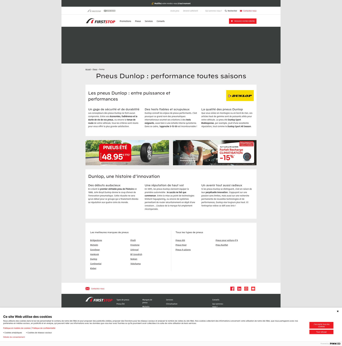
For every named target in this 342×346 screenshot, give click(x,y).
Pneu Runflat (222, 245)
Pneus (138, 21)
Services (149, 21)
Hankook (94, 254)
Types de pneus (122, 300)
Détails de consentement (14, 337)
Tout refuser (321, 332)
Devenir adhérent (190, 11)
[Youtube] (253, 288)
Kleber (93, 268)
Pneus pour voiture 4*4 (227, 240)
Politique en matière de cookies (16, 328)
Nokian (133, 259)
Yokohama (135, 263)
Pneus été (180, 240)
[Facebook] (232, 288)
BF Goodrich (136, 254)
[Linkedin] (239, 288)
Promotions (125, 21)
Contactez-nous (249, 11)
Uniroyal (134, 249)
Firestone (134, 245)
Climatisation (171, 304)
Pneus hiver (181, 245)
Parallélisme (171, 308)
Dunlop (93, 259)
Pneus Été (120, 304)
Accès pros (174, 11)
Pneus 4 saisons (183, 249)
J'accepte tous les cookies (321, 325)
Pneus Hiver (121, 308)
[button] (242, 21)
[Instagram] (246, 288)
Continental (95, 263)
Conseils (161, 21)
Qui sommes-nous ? (213, 11)
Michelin (145, 306)
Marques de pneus (147, 301)
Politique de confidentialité (43, 328)
